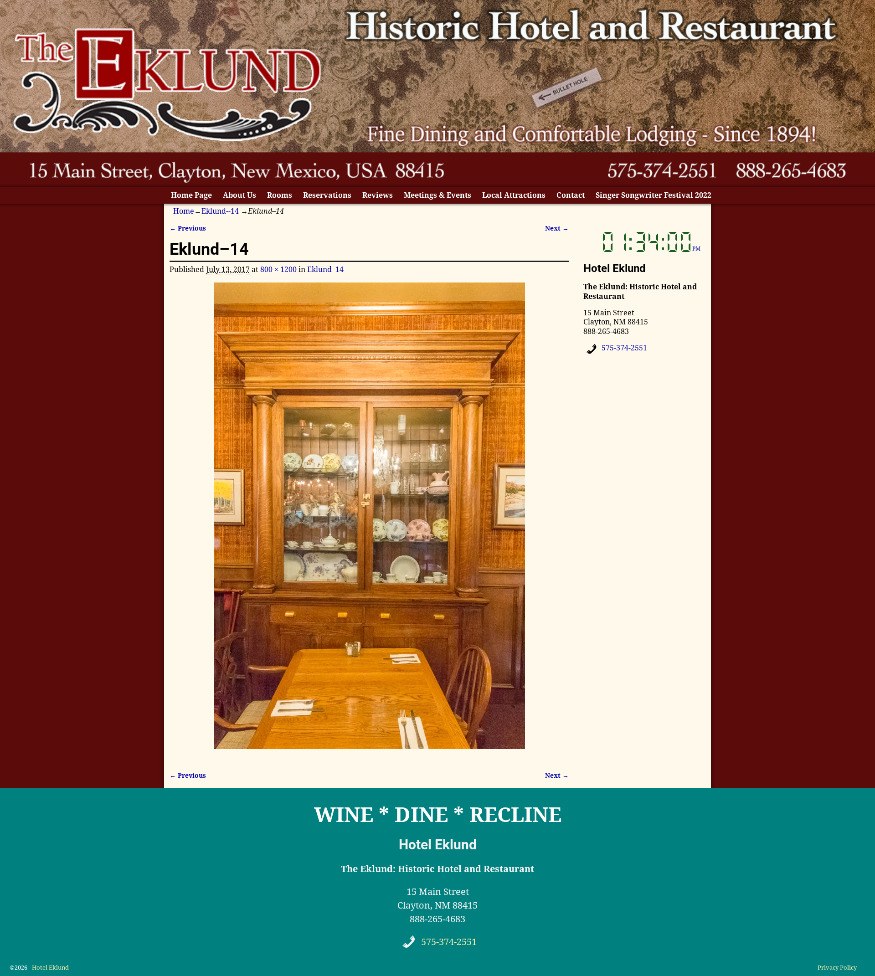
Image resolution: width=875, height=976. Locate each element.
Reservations (327, 195)
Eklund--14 (220, 211)
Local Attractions (514, 195)
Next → (557, 228)
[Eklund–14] (369, 521)
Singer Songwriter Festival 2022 (653, 195)
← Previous (188, 228)
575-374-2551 (624, 348)
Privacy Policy (837, 967)
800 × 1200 (278, 269)
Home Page (191, 195)
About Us (239, 195)
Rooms (279, 195)
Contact (570, 195)
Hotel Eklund (50, 967)
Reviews (377, 195)
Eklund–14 (325, 269)
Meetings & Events (437, 195)
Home (183, 211)
